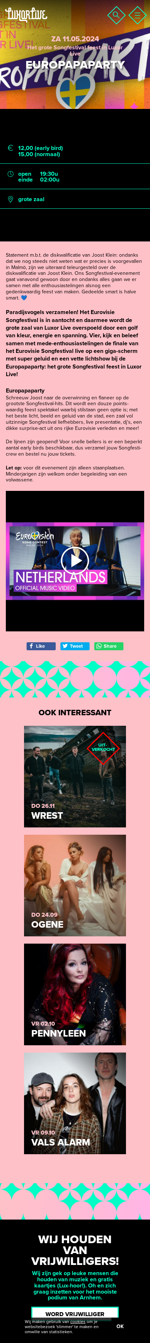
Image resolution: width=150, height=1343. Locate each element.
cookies (78, 1321)
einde (25, 180)
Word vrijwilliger (75, 1314)
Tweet (76, 646)
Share (110, 646)
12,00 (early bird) (40, 148)
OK (120, 1326)
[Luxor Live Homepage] (49, 24)
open (24, 174)
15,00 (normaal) (39, 154)
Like (40, 646)
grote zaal (31, 199)
